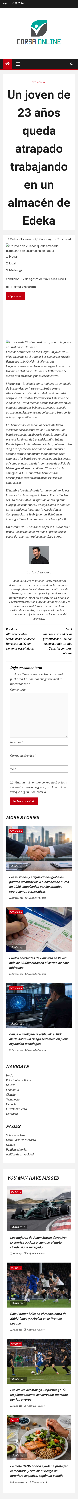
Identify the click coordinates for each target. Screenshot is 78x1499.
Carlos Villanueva (21, 239)
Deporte (11, 1104)
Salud (14, 1420)
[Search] (71, 64)
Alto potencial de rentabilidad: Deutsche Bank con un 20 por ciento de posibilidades (20, 638)
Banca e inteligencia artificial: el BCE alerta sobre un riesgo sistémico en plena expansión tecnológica (38, 1039)
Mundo (10, 1085)
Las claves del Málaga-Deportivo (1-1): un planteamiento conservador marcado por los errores (39, 1394)
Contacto (12, 1113)
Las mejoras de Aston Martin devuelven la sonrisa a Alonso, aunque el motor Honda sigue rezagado (38, 1242)
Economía (38, 82)
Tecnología (13, 1099)
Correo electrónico (23, 755)
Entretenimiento (16, 1109)
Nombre (16, 742)
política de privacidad (20, 1154)
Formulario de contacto (21, 1140)
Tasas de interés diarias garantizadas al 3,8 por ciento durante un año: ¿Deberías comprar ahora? (57, 641)
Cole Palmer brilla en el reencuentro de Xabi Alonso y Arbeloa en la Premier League (38, 1318)
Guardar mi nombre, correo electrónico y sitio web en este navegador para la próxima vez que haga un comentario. (38, 787)
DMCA (10, 1144)
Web (13, 769)
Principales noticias (18, 1080)
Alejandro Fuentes (37, 897)
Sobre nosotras (15, 1135)
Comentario (18, 689)
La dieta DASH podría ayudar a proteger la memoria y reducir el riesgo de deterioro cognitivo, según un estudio (38, 1471)
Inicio (9, 1075)
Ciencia (11, 1094)
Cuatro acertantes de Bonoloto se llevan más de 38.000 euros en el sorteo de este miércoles (39, 963)
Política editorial (16, 1149)
